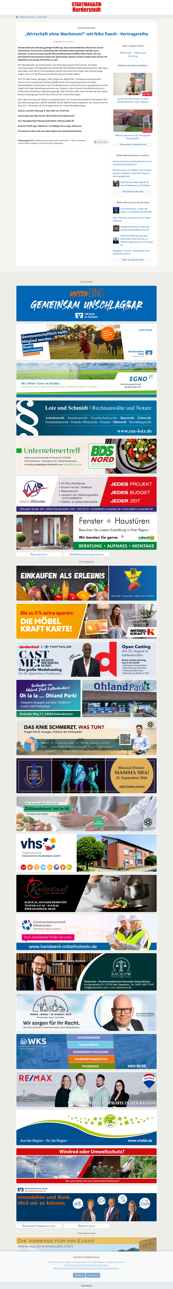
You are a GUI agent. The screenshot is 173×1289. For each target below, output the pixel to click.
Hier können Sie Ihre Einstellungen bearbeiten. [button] (86, 1265)
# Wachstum (140, 52)
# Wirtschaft (126, 52)
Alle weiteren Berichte (132, 191)
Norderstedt (42, 17)
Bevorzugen (102, 142)
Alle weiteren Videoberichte (133, 144)
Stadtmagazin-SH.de (27, 17)
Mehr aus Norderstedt (133, 259)
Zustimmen (93, 1275)
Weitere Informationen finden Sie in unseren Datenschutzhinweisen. (86, 1268)
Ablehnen (79, 1275)
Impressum (86, 1285)
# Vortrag (133, 56)
